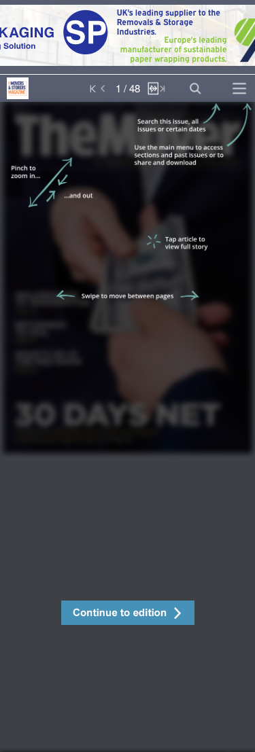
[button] (127, 614)
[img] (127, 427)
